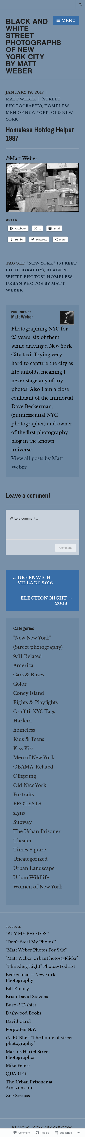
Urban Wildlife (31, 877)
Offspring (24, 776)
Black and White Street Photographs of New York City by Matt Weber (33, 46)
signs (19, 813)
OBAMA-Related (33, 767)
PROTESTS (27, 804)
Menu (68, 20)
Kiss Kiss (23, 748)
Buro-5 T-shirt (21, 1005)
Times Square (29, 850)
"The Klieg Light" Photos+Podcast (40, 966)
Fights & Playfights (35, 702)
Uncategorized (30, 859)
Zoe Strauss (18, 1095)
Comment (65, 547)
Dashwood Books (23, 1013)
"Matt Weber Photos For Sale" (36, 950)
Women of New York (37, 887)
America (23, 665)
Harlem (22, 721)
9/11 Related (27, 656)
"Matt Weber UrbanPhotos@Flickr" (42, 958)
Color (20, 684)
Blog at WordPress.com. (42, 1127)
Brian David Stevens (27, 996)
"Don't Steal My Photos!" (31, 942)
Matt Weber (21, 99)
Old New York (29, 785)
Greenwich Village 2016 (35, 580)
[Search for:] (80, 4)
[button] (42, 187)
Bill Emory (17, 988)
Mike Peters (18, 1065)
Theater (22, 841)
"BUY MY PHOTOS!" (27, 933)
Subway (22, 822)
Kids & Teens (28, 739)
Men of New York (27, 112)
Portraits (23, 794)
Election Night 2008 (44, 601)
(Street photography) (38, 647)
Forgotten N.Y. (21, 1029)
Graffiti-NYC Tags (34, 711)
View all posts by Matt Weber (37, 463)
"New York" (41, 263)
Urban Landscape (34, 868)
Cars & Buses (28, 675)
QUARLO (16, 1073)
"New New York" (32, 638)
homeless (57, 106)
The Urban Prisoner (37, 831)
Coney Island (28, 693)
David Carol (18, 1021)
